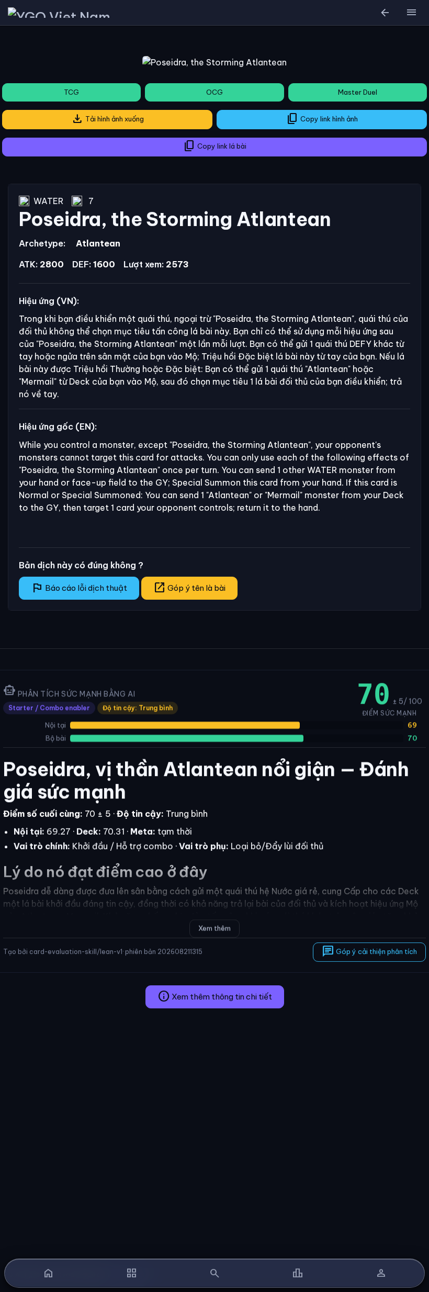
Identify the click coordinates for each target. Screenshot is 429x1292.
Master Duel (357, 92)
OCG (214, 92)
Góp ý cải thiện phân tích (369, 951)
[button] (411, 13)
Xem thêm (214, 928)
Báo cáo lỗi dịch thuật (79, 587)
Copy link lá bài (214, 146)
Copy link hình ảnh (322, 118)
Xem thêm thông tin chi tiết (214, 996)
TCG (71, 92)
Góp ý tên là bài (189, 587)
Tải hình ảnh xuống (107, 118)
